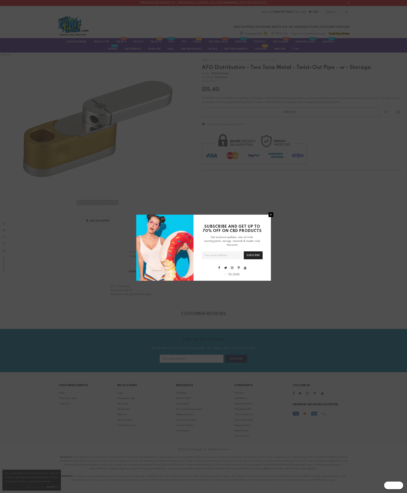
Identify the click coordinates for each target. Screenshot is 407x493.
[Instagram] (232, 267)
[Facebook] (219, 267)
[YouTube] (245, 267)
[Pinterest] (238, 267)
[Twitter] (225, 267)
